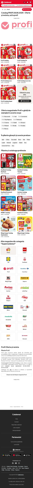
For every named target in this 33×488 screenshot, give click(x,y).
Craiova (5, 122)
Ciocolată (13, 139)
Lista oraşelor (16, 427)
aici (11, 369)
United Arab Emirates (11, 466)
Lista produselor (16, 430)
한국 (20, 468)
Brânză (9, 142)
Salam (20, 142)
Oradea (21, 125)
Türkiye (12, 470)
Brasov (21, 122)
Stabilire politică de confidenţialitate (16, 478)
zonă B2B (16, 444)
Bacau (5, 128)
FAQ (16, 419)
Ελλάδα (4, 468)
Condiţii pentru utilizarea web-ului (16, 481)
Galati (14, 122)
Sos (25, 142)
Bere (19, 139)
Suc (13, 145)
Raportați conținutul (17, 424)
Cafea (7, 139)
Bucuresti (6, 116)
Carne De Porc (6, 145)
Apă (3, 139)
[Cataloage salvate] (24, 2)
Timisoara (17, 119)
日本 (16, 468)
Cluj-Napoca (7, 119)
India (13, 468)
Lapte (3, 142)
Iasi (14, 116)
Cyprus (26, 466)
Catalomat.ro (21, 474)
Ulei (24, 139)
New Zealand (25, 468)
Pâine (28, 139)
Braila (13, 125)
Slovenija (7, 470)
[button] (27, 2)
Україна (17, 470)
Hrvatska (9, 468)
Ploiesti (5, 125)
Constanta (22, 116)
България (20, 466)
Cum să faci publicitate (16, 441)
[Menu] (30, 2)
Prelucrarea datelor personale (16, 484)
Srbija (3, 470)
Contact (16, 422)
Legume (15, 142)
